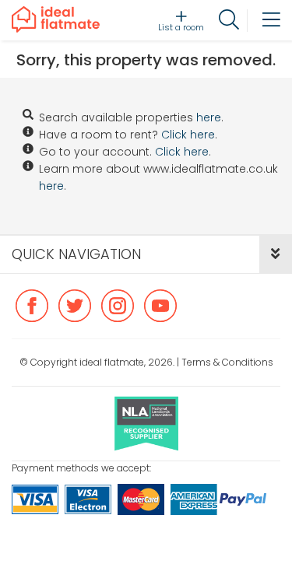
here (208, 117)
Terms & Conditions (227, 362)
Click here (188, 134)
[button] (275, 254)
